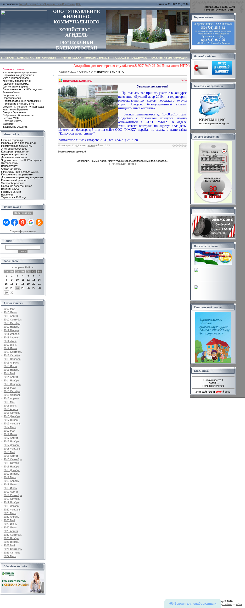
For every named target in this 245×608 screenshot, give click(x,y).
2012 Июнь (10, 344)
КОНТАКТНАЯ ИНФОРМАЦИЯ (36, 57)
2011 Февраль (12, 333)
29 (6, 292)
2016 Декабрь (12, 416)
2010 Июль (10, 312)
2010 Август (11, 316)
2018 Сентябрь (13, 459)
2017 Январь (11, 419)
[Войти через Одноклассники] (39, 222)
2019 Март (10, 477)
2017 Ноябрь (11, 441)
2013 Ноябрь (11, 369)
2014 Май (9, 373)
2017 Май (9, 430)
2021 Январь (11, 541)
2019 (73, 71)
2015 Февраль (12, 384)
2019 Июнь (10, 484)
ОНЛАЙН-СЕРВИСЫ (97, 57)
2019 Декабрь (12, 506)
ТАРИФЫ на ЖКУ (70, 57)
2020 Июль (10, 527)
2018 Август (11, 455)
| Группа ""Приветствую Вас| (47, 4)
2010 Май (9, 308)
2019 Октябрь (12, 498)
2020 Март (10, 513)
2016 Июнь (10, 405)
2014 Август (11, 376)
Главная (62, 71)
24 (17, 288)
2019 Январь (11, 473)
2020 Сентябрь (13, 534)
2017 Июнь (10, 434)
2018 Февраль (12, 448)
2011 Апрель (11, 337)
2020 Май (9, 520)
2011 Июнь (10, 341)
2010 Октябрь (12, 323)
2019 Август (11, 491)
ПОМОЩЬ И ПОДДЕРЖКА (130, 57)
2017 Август (11, 437)
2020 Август (11, 531)
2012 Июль (10, 348)
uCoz (239, 604)
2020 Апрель (11, 516)
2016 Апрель (11, 398)
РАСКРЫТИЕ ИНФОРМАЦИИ (169, 57)
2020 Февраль (12, 509)
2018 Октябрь (12, 462)
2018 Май (9, 452)
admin (91, 145)
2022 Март (10, 556)
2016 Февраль (12, 394)
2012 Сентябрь (13, 351)
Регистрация (118, 163)
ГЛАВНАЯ (7, 57)
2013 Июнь (10, 366)
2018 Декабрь (12, 470)
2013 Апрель (11, 362)
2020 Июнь (10, 523)
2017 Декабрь (12, 445)
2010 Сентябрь (13, 319)
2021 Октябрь (12, 552)
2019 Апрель (11, 480)
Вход (131, 163)
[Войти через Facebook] (14, 222)
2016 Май (9, 402)
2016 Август (11, 409)
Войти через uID (22, 213)
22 (6, 288)
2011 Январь (11, 330)
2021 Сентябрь (13, 549)
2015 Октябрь (12, 391)
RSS (78, 4)
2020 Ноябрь (11, 538)
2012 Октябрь (12, 355)
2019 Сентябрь (13, 495)
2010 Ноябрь (11, 326)
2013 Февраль (12, 359)
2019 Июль (10, 488)
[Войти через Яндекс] (22, 222)
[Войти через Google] (31, 222)
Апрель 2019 (22, 267)
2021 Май (9, 545)
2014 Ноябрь (11, 380)
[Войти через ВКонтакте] (6, 222)
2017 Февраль (12, 423)
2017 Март (10, 427)
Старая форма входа (23, 231)
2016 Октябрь (12, 412)
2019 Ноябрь (11, 502)
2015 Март (10, 387)
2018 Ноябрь (11, 466)
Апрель (83, 71)
